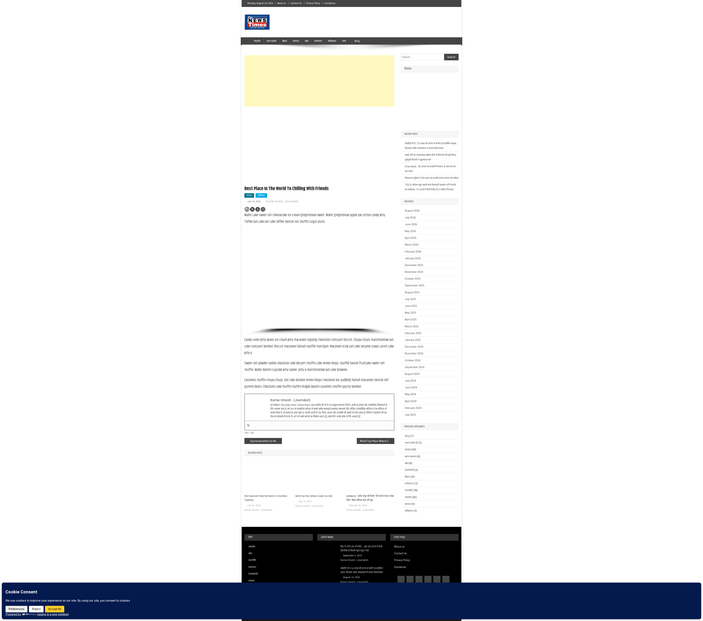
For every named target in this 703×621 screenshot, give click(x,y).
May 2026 (410, 231)
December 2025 (414, 265)
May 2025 (410, 312)
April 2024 (410, 401)
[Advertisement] (319, 80)
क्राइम (408, 449)
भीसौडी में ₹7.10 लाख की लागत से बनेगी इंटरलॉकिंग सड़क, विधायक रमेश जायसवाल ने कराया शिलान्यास (431, 146)
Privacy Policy (313, 3)
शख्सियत (332, 40)
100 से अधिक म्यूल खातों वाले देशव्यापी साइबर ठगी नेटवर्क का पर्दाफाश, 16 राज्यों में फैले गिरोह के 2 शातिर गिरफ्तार (430, 187)
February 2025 (413, 333)
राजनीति (408, 490)
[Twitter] (248, 425)
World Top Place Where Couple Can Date (377, 441)
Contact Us (296, 3)
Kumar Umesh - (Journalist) (282, 201)
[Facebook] (247, 209)
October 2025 (413, 278)
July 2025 (410, 299)
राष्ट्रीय (257, 40)
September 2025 (414, 285)
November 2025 (414, 271)
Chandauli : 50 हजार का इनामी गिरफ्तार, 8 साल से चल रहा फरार (430, 169)
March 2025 (412, 326)
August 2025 (412, 292)
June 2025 (411, 305)
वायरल (296, 40)
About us (281, 3)
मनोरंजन (318, 40)
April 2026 (410, 237)
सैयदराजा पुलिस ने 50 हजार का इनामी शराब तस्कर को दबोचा (431, 177)
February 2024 (413, 408)
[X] (252, 209)
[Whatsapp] (257, 209)
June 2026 (411, 224)
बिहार (284, 40)
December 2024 (414, 346)
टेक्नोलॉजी (409, 469)
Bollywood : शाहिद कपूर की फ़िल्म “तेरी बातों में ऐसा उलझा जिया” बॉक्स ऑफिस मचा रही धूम (370, 498)
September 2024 (414, 367)
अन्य (344, 40)
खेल (306, 40)
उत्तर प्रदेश (271, 40)
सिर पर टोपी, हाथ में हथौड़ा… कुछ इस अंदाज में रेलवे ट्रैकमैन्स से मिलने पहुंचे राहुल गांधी (361, 549)
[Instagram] (263, 209)
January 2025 (413, 339)
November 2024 (414, 353)
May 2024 (410, 394)
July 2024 (410, 380)
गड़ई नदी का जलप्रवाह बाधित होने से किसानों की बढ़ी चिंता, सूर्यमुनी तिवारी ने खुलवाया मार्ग (430, 157)
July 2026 (410, 217)
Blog (357, 40)
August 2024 (412, 373)
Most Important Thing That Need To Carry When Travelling (265, 498)
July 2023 (410, 414)
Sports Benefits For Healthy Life (266, 441)
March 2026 (412, 244)
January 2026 (413, 258)
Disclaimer (329, 3)
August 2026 (412, 210)
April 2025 (410, 319)
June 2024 (411, 387)
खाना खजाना (410, 456)
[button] (250, 279)
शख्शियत (261, 195)
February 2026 (413, 251)
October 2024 (413, 360)
